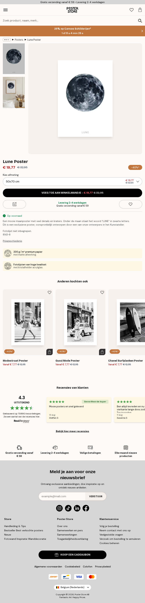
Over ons (62, 526)
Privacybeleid (103, 566)
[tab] (131, 10)
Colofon (87, 566)
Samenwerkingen (67, 534)
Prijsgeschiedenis (12, 241)
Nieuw (7, 534)
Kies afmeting (11, 174)
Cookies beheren (109, 543)
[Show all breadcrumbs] (7, 39)
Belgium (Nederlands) (72, 587)
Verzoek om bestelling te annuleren (120, 538)
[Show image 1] (14, 58)
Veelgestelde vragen (111, 534)
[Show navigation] (5, 10)
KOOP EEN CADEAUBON (75, 554)
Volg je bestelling (109, 526)
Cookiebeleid (72, 566)
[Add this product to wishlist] (130, 204)
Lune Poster (34, 39)
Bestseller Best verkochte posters (23, 530)
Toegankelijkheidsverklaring (72, 538)
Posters (19, 39)
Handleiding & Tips (15, 526)
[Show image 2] (14, 92)
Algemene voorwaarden (48, 566)
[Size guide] (14, 204)
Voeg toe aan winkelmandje (72, 192)
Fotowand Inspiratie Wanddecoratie (25, 538)
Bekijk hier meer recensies (72, 431)
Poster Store (80, 594)
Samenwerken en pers (70, 530)
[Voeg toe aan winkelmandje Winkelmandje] (49, 352)
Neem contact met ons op (115, 530)
